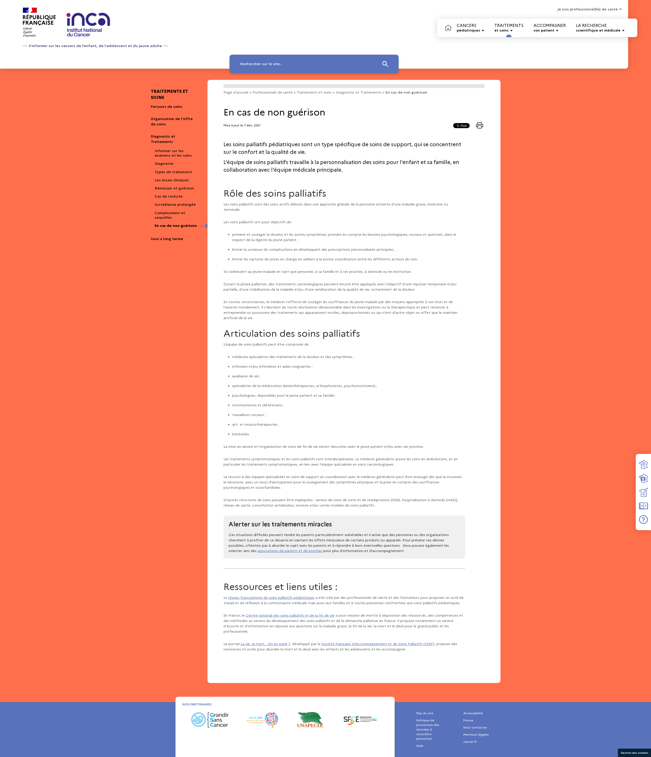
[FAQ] (643, 519)
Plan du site (424, 713)
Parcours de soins (166, 106)
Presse (468, 720)
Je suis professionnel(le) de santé (587, 9)
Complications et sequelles (170, 215)
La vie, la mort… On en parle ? (265, 644)
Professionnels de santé (272, 92)
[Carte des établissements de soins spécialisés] (643, 478)
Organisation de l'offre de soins (172, 121)
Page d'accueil (236, 92)
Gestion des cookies (634, 752)
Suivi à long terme (167, 238)
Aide (419, 746)
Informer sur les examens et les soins (173, 153)
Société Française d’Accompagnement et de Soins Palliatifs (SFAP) (377, 644)
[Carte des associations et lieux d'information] (643, 464)
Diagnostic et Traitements (163, 139)
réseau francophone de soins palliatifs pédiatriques (271, 597)
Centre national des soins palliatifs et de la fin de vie (290, 615)
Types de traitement (173, 172)
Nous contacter (475, 727)
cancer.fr (470, 742)
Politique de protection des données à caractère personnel (427, 729)
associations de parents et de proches (290, 550)
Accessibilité (473, 713)
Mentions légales (476, 734)
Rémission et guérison (174, 188)
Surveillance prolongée (175, 204)
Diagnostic (164, 163)
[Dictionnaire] (643, 506)
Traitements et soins (169, 94)
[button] (314, 64)
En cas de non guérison (176, 225)
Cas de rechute (169, 196)
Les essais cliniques (172, 180)
